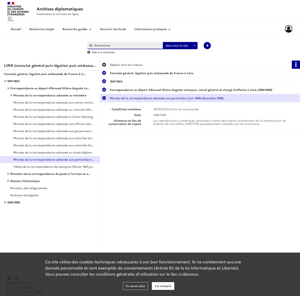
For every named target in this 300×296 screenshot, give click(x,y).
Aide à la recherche (103, 52)
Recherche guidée (74, 29)
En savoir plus (135, 286)
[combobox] (180, 45)
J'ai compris (163, 286)
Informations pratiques (150, 29)
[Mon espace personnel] (289, 29)
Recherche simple (41, 29)
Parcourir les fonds (113, 29)
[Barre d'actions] (296, 65)
